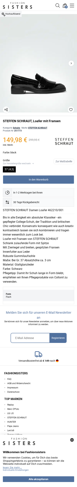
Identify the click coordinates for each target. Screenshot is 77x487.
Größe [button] (6, 160)
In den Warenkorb (38, 179)
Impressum (12, 387)
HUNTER (11, 422)
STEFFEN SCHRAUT (37, 128)
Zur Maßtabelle (64, 161)
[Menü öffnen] (72, 5)
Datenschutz (13, 392)
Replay (10, 405)
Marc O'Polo (13, 409)
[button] (58, 5)
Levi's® (10, 430)
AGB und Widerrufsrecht (18, 383)
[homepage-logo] (22, 5)
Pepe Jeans (13, 426)
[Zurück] (4, 15)
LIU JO (10, 413)
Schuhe (16, 128)
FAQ (9, 379)
